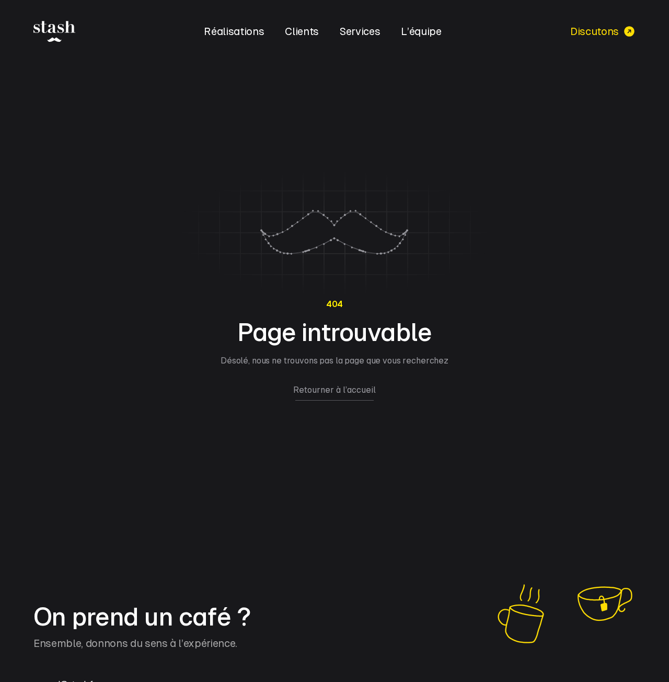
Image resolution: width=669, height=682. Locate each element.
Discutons (594, 31)
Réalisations (234, 31)
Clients (302, 31)
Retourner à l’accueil (334, 390)
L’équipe (421, 31)
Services (360, 31)
